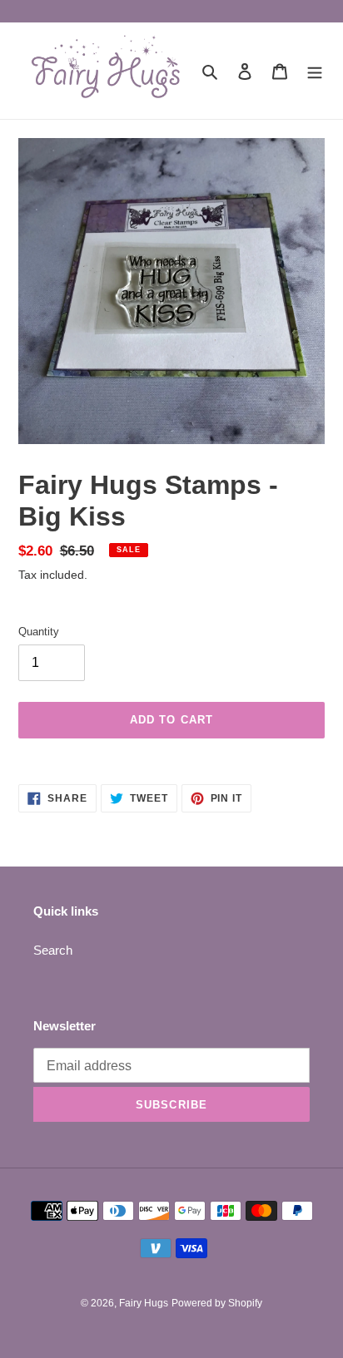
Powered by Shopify (217, 1303)
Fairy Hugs (143, 1303)
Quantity (38, 631)
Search (52, 950)
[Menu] (314, 71)
